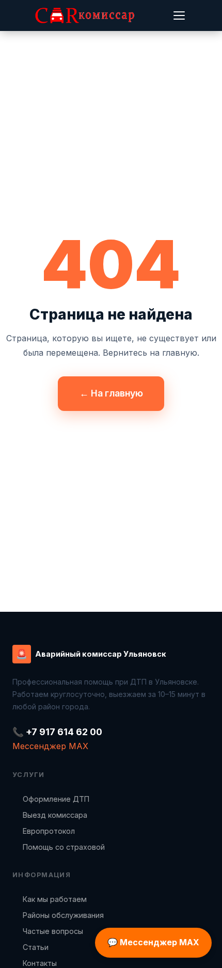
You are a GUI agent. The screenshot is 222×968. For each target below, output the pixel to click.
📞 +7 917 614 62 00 (57, 731)
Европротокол (49, 831)
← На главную (111, 393)
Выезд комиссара (55, 815)
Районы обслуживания (63, 915)
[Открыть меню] (179, 15)
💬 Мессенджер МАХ (153, 942)
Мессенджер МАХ (50, 746)
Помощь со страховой (64, 847)
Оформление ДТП (56, 799)
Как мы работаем (55, 899)
